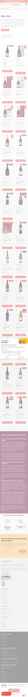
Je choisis (7, 357)
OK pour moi (21, 357)
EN (25, 695)
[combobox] (24, 695)
